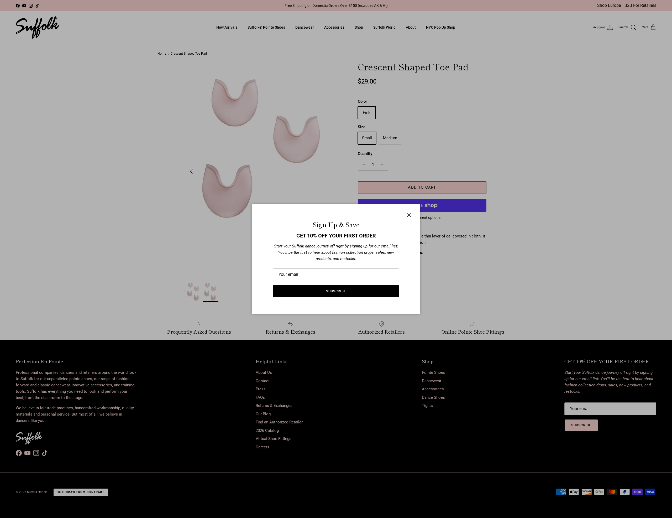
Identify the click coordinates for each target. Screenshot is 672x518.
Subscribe (336, 291)
